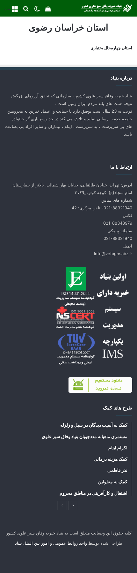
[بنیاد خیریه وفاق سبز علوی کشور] (106, 8)
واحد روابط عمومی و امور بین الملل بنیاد (51, 543)
